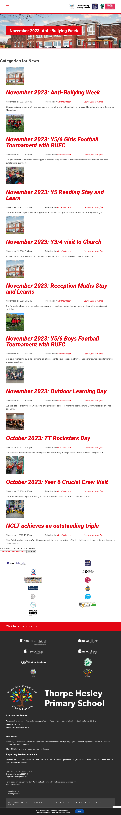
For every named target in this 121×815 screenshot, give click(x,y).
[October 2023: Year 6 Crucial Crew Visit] (15, 473)
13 (23, 549)
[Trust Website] (16, 563)
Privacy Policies (14, 794)
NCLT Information (13, 785)
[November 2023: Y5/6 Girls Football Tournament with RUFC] (15, 130)
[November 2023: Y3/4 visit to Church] (15, 232)
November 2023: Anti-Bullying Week (53, 92)
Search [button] (31, 552)
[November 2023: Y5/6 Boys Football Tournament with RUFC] (15, 329)
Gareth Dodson (64, 102)
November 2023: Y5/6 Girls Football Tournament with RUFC (52, 142)
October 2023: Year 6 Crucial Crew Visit (57, 482)
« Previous (5, 549)
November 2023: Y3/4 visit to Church (53, 241)
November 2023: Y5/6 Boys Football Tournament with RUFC (52, 341)
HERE (12, 749)
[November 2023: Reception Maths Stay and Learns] (15, 276)
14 (26, 549)
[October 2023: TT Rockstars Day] (15, 429)
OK (79, 811)
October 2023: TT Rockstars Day (48, 438)
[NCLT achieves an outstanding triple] (15, 516)
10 (15, 549)
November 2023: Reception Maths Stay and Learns (56, 288)
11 (18, 549)
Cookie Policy (13, 791)
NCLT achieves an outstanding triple (52, 525)
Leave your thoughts (93, 102)
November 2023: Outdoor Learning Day (56, 391)
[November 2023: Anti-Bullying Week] (15, 83)
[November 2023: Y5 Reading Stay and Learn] (15, 183)
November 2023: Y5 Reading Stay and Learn (55, 195)
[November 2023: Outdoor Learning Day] (15, 382)
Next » (32, 549)
